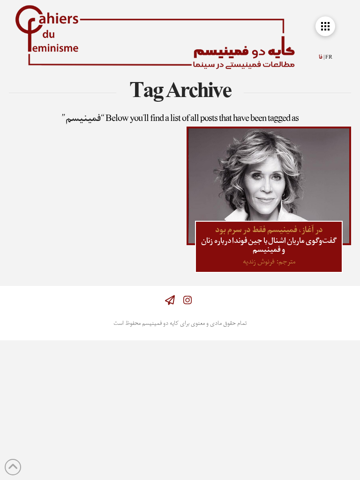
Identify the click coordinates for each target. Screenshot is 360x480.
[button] (325, 26)
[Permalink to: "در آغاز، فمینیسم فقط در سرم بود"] (269, 186)
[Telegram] (170, 300)
